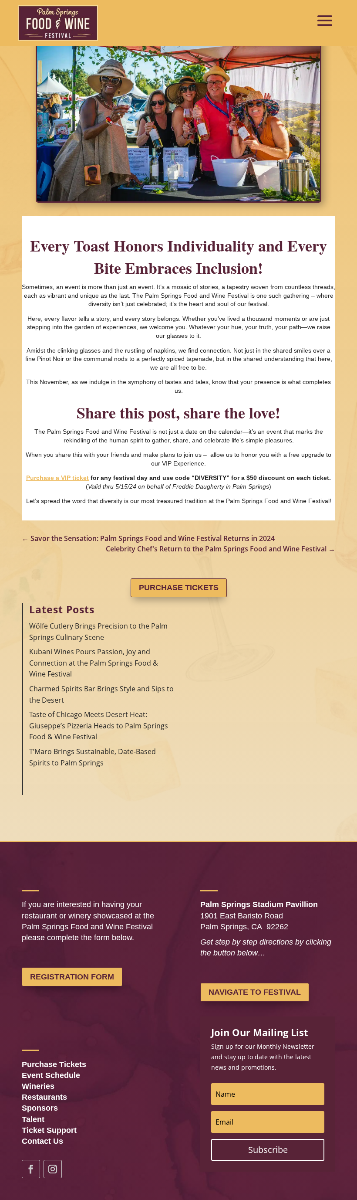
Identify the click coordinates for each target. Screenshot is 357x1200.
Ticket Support (49, 1130)
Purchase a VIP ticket (57, 477)
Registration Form (72, 976)
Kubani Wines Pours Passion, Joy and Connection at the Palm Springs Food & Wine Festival (93, 663)
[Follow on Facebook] (31, 1169)
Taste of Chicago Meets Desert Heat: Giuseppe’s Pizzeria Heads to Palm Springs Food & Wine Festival (98, 725)
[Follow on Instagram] (53, 1169)
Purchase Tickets (179, 587)
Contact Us (42, 1141)
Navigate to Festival (255, 992)
